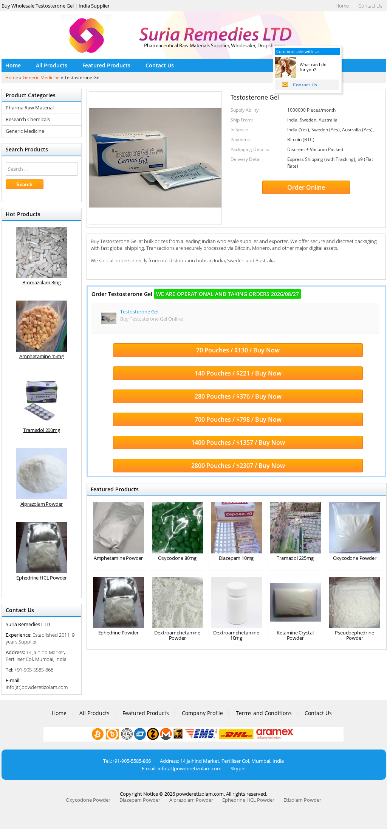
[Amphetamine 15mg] (41, 326)
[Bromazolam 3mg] (41, 252)
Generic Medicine (41, 77)
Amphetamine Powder (118, 558)
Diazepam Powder (139, 799)
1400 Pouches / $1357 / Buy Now (238, 442)
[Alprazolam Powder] (41, 473)
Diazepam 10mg (236, 558)
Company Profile (202, 713)
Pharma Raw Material (30, 107)
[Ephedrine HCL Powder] (41, 547)
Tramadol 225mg (295, 558)
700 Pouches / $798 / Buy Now (238, 419)
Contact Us (370, 5)
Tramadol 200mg (41, 430)
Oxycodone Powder (354, 558)
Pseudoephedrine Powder (354, 635)
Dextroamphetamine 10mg (236, 635)
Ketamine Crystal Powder (295, 635)
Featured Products (106, 65)
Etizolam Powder (302, 799)
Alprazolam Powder (41, 503)
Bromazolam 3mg (41, 282)
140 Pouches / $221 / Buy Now (238, 373)
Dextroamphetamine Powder (177, 635)
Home (342, 5)
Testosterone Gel (139, 311)
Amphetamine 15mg (41, 356)
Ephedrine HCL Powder (41, 577)
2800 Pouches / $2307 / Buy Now (238, 465)
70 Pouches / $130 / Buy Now (238, 350)
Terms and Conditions (264, 713)
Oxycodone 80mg (177, 558)
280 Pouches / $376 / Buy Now (238, 396)
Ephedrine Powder (118, 632)
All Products (51, 65)
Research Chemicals (28, 119)
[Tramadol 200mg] (41, 399)
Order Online (306, 187)
